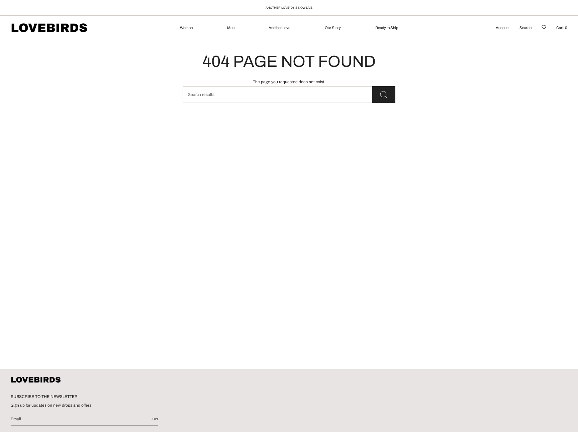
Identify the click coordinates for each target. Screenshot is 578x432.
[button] (186, 28)
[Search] (383, 94)
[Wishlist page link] (544, 28)
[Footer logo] (36, 380)
